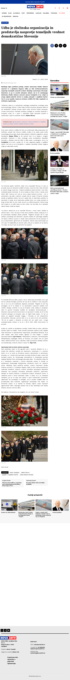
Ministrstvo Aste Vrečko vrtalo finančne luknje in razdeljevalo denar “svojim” (59, 114)
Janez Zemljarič (14, 472)
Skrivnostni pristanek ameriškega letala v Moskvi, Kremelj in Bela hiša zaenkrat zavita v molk (59, 190)
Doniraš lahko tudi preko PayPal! (35, 2)
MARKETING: (34, 651)
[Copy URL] (65, 45)
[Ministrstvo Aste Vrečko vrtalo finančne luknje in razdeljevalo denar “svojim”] (59, 105)
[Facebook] (55, 8)
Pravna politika (55, 153)
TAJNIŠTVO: (34, 647)
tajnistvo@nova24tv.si (37, 648)
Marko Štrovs (25, 472)
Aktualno (5, 22)
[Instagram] (59, 8)
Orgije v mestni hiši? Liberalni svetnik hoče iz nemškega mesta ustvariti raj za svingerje (59, 134)
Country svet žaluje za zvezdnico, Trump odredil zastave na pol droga (58, 170)
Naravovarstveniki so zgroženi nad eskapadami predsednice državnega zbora (11, 484)
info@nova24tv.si (39, 644)
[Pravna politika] (59, 145)
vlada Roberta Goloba (26, 474)
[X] (63, 8)
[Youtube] (67, 8)
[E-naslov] (60, 45)
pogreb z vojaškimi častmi (10, 474)
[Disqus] (35, 548)
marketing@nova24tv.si (37, 653)
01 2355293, (41, 647)
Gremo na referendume (57, 97)
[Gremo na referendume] (59, 89)
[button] (4, 8)
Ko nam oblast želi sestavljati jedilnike (35, 483)
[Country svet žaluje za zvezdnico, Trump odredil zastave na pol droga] (59, 161)
